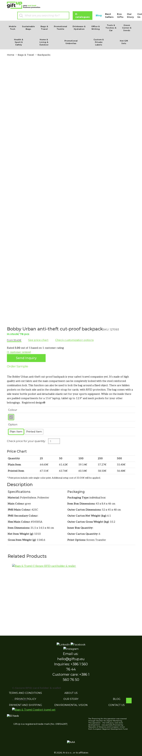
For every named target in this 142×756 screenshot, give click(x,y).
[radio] (11, 417)
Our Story (130, 15)
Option (12, 424)
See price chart (38, 340)
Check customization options (74, 340)
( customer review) (19, 352)
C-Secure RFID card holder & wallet (36, 688)
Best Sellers (109, 15)
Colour (12, 409)
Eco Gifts (120, 15)
